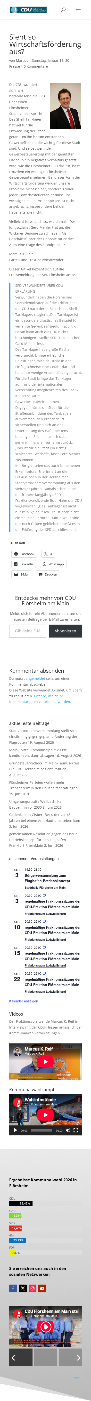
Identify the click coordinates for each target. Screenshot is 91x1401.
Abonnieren (65, 631)
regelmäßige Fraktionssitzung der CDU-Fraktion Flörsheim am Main (53, 904)
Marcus (22, 60)
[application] (45, 1114)
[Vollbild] (75, 1130)
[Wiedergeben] (15, 1130)
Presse (14, 66)
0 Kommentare (36, 66)
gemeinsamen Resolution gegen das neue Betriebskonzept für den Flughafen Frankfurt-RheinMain (43, 840)
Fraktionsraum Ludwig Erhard (45, 913)
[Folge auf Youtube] (42, 1288)
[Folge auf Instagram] (32, 1288)
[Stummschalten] (68, 1130)
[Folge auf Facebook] (13, 1288)
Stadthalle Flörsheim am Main (45, 887)
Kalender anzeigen (23, 1001)
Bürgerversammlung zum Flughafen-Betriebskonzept (47, 878)
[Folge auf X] (23, 1288)
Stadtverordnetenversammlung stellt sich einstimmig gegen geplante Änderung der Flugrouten (43, 736)
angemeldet (35, 678)
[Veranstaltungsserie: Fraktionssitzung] (44, 895)
